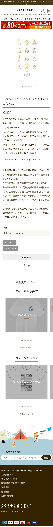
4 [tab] (31, 340)
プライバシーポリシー (11, 478)
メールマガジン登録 (11, 452)
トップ (4, 18)
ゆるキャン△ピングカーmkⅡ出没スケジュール (22, 470)
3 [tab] (28, 340)
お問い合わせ (7, 495)
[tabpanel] (26, 58)
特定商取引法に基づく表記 (13, 483)
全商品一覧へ (25, 347)
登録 (46, 457)
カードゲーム (9, 242)
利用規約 (5, 487)
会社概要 (5, 491)
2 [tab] (25, 340)
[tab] (22, 87)
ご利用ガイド (7, 474)
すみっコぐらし (10, 248)
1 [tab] (22, 340)
